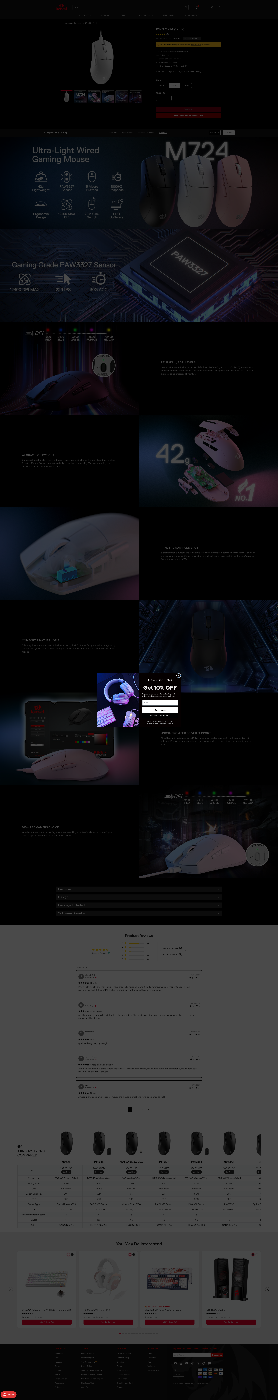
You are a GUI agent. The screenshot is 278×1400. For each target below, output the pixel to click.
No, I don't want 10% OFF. (160, 716)
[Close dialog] (178, 675)
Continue (160, 710)
